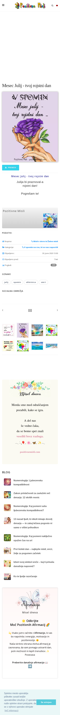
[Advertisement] (30, 45)
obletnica (31, 282)
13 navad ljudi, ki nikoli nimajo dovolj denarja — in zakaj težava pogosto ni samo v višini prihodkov (33, 523)
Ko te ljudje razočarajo (25, 576)
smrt (43, 282)
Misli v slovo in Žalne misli (45, 241)
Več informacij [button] (11, 710)
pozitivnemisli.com (30, 452)
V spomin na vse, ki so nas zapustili (41, 247)
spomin (17, 282)
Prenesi (12, 167)
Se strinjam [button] (46, 702)
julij (6, 282)
